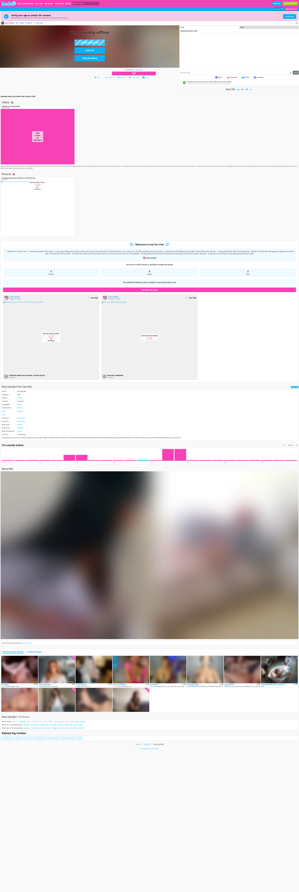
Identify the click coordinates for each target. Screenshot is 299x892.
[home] (8, 3)
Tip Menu (111, 77)
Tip (134, 73)
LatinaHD (18, 738)
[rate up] (238, 90)
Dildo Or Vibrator (45, 728)
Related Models (34, 652)
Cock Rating (34, 725)
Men (3, 411)
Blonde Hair (21, 418)
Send (295, 73)
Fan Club (39, 23)
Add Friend (135, 77)
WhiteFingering (67, 738)
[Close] (296, 23)
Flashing (60, 725)
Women (20, 408)
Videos (21, 23)
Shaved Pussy (74, 721)
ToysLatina (29, 738)
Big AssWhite (40, 738)
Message (123, 77)
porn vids (39, 3)
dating (68, 3)
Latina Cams (27, 643)
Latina (45, 721)
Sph (14, 721)
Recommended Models (13, 652)
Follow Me (294, 387)
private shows (27, 3)
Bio (17, 23)
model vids (59, 3)
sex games (48, 3)
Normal (19, 424)
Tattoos (19, 431)
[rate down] (247, 90)
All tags (79, 738)
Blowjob (23, 721)
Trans (4, 415)
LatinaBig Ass (7, 738)
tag (19, 3)
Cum (66, 721)
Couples (20, 411)
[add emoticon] (290, 72)
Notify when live (90, 42)
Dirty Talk (53, 725)
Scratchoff (259, 77)
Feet (28, 721)
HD (18, 721)
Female (19, 398)
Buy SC (147, 77)
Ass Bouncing (78, 725)
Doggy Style (44, 725)
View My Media (89, 58)
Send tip (89, 50)
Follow (98, 77)
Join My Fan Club (149, 289)
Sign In (277, 3)
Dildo (50, 721)
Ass (40, 721)
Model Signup (291, 9)
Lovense (61, 721)
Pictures (29, 23)
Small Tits (20, 428)
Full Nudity (68, 725)
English (19, 404)
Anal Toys (81, 728)
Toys (54, 721)
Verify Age (289, 16)
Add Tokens (139, 70)
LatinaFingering (53, 738)
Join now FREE (290, 3)
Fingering (34, 728)
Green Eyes (21, 421)
